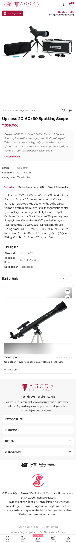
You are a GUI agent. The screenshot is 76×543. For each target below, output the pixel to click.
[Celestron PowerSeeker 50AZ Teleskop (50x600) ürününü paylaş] (67, 297)
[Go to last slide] (64, 278)
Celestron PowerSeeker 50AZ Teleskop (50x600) (34, 361)
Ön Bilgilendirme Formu (52, 532)
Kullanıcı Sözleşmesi (27, 526)
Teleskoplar (23, 177)
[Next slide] (71, 278)
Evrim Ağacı (12, 493)
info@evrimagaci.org (61, 14)
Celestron (22, 167)
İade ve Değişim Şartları (23, 532)
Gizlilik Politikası (45, 497)
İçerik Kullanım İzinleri (41, 502)
